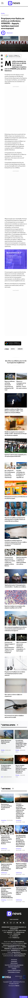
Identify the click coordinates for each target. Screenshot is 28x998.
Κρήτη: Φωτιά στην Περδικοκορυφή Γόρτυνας (6, 742)
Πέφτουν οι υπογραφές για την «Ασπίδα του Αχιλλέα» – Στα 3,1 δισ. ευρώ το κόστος (21, 385)
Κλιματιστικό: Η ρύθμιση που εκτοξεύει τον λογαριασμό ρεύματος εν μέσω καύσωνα (15, 673)
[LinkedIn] (1, 62)
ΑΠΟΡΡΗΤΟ (24, 996)
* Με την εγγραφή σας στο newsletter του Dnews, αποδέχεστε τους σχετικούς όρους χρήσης (15, 265)
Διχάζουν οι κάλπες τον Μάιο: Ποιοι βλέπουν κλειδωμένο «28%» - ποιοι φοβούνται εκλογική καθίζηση (14, 410)
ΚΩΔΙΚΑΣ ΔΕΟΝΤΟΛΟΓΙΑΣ (14, 970)
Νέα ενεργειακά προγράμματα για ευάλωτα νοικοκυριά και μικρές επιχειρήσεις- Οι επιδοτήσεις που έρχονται (16, 628)
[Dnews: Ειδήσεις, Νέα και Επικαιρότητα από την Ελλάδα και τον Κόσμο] (14, 3)
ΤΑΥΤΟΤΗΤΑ (14, 959)
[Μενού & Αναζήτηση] (2, 3)
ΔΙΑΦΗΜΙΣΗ (14, 961)
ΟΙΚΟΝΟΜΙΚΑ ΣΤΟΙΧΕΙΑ (14, 972)
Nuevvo (17, 985)
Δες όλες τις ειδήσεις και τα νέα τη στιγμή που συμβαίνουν (15, 361)
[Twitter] (1, 59)
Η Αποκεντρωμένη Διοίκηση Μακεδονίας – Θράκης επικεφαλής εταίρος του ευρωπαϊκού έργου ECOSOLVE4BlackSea (7, 892)
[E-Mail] (1, 66)
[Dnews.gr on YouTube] (20, 922)
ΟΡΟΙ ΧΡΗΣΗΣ (14, 963)
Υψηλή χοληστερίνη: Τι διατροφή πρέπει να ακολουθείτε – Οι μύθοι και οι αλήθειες (21, 891)
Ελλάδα (3, 13)
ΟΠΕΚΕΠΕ (20, 349)
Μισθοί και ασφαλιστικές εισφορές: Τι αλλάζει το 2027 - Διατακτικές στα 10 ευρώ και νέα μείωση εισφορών (16, 433)
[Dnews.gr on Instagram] (10, 922)
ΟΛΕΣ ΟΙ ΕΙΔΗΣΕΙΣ (14, 919)
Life (2, 776)
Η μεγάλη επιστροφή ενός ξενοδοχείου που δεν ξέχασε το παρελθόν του (20, 474)
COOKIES (14, 968)
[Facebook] (1, 55)
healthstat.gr (4, 848)
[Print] (1, 69)
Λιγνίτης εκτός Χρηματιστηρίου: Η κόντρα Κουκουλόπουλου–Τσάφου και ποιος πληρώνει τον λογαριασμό (10, 647)
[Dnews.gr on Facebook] (4, 922)
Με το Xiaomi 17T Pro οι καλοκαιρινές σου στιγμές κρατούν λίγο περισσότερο (10, 474)
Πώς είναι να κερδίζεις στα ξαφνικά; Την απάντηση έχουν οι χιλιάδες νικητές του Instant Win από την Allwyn (15, 519)
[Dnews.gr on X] (7, 922)
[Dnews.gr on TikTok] (14, 922)
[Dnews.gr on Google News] (17, 922)
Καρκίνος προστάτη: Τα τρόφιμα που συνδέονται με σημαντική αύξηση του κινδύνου (21, 561)
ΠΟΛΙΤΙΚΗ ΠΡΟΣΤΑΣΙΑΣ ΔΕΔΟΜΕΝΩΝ (14, 965)
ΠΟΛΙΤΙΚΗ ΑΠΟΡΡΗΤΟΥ (14, 966)
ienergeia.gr (4, 820)
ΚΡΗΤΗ (13, 349)
